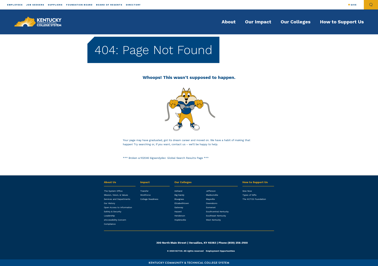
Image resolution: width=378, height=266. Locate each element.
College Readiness (149, 199)
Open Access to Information (118, 207)
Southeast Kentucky (216, 215)
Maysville (210, 199)
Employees (15, 5)
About (229, 22)
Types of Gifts (249, 195)
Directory (133, 5)
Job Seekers (35, 5)
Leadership (109, 215)
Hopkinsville (180, 220)
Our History (109, 203)
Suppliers (55, 5)
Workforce (145, 195)
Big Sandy (179, 195)
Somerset (211, 207)
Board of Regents (109, 5)
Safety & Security (112, 211)
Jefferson (211, 191)
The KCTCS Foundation (254, 199)
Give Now (247, 191)
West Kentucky (213, 220)
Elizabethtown (181, 203)
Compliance (110, 224)
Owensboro (211, 203)
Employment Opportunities (220, 251)
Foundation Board (79, 5)
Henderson (179, 215)
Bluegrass (179, 199)
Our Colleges (296, 22)
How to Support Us (342, 22)
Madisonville (212, 195)
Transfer (144, 191)
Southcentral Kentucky (217, 211)
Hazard (177, 211)
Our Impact (258, 22)
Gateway (178, 207)
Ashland (178, 191)
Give (354, 5)
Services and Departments (117, 199)
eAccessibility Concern (115, 220)
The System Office (113, 191)
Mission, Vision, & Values (116, 195)
